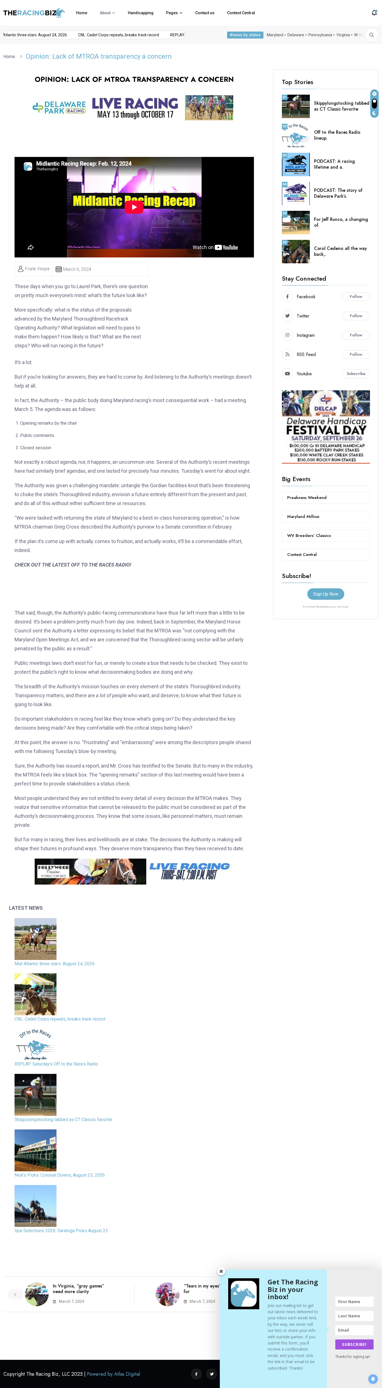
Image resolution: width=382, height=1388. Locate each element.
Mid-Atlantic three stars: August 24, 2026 (55, 963)
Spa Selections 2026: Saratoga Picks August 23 (61, 1230)
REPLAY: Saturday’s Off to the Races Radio (56, 1064)
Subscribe (356, 374)
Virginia (343, 34)
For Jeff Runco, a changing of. (341, 222)
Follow (356, 296)
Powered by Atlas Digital (113, 1374)
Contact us (204, 13)
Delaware (295, 34)
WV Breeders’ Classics (309, 535)
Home (81, 13)
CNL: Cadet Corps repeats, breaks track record (109, 35)
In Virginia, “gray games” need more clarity (78, 1289)
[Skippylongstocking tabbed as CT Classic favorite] (35, 1095)
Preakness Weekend (307, 497)
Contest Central (241, 13)
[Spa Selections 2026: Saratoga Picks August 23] (35, 1206)
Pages (172, 13)
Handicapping (141, 13)
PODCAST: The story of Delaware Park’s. (338, 193)
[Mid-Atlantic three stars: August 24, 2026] (35, 939)
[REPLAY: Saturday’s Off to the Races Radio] (35, 1044)
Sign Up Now (325, 594)
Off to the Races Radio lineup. (337, 135)
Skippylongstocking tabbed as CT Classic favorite (63, 1119)
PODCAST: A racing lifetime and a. (334, 164)
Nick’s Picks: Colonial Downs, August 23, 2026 (60, 1175)
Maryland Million (303, 516)
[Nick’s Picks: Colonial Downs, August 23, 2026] (35, 1150)
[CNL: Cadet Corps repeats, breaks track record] (35, 994)
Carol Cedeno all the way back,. (340, 251)
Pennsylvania (320, 34)
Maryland (275, 34)
